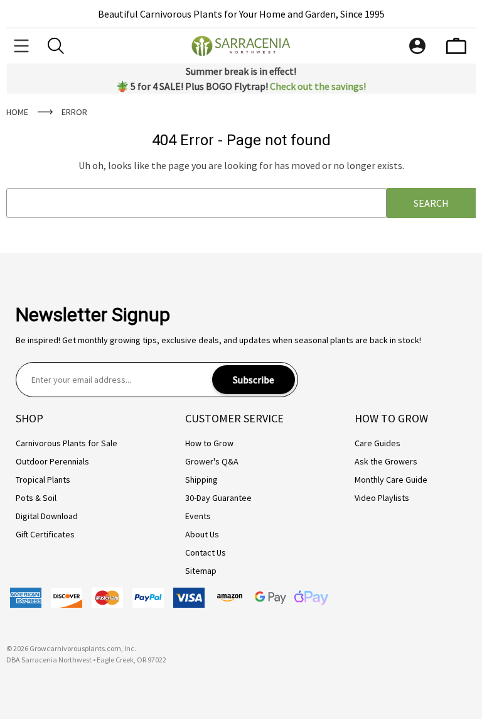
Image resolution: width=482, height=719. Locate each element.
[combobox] (196, 203)
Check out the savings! (318, 86)
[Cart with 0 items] (456, 46)
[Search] (56, 46)
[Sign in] (417, 46)
